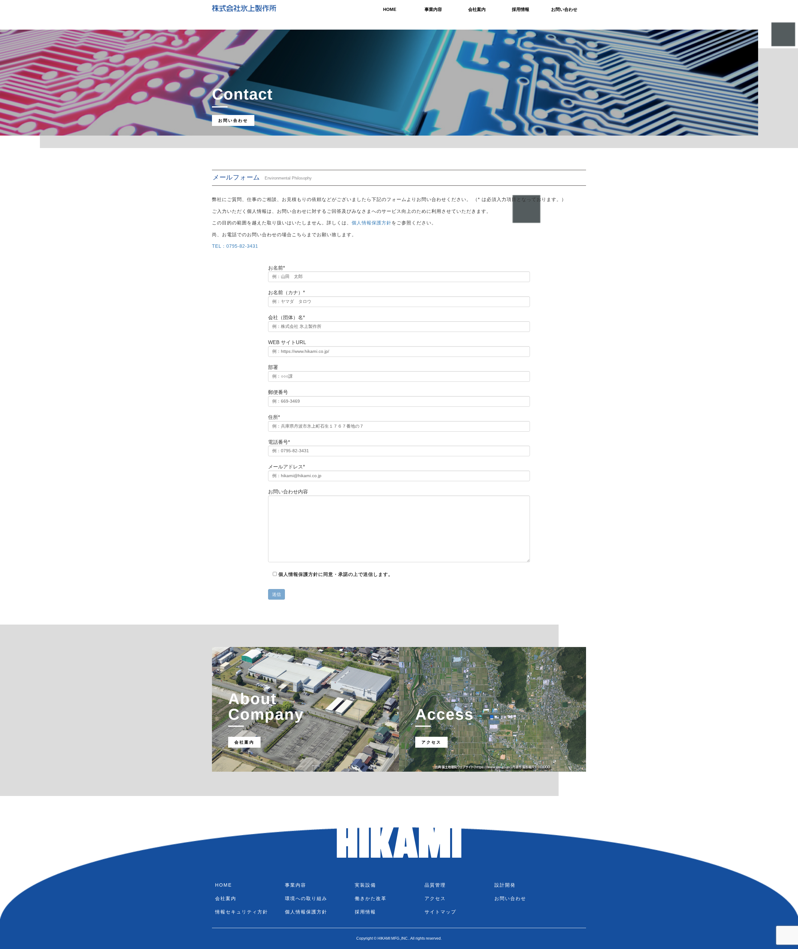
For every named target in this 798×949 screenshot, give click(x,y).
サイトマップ (440, 911)
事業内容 (433, 9)
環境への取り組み (306, 898)
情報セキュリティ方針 (241, 911)
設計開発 (505, 885)
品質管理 (435, 885)
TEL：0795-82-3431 (235, 246)
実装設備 (365, 885)
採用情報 (520, 9)
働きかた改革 (371, 898)
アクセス (435, 898)
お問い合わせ (564, 9)
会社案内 (477, 9)
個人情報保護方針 (372, 222)
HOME (389, 9)
